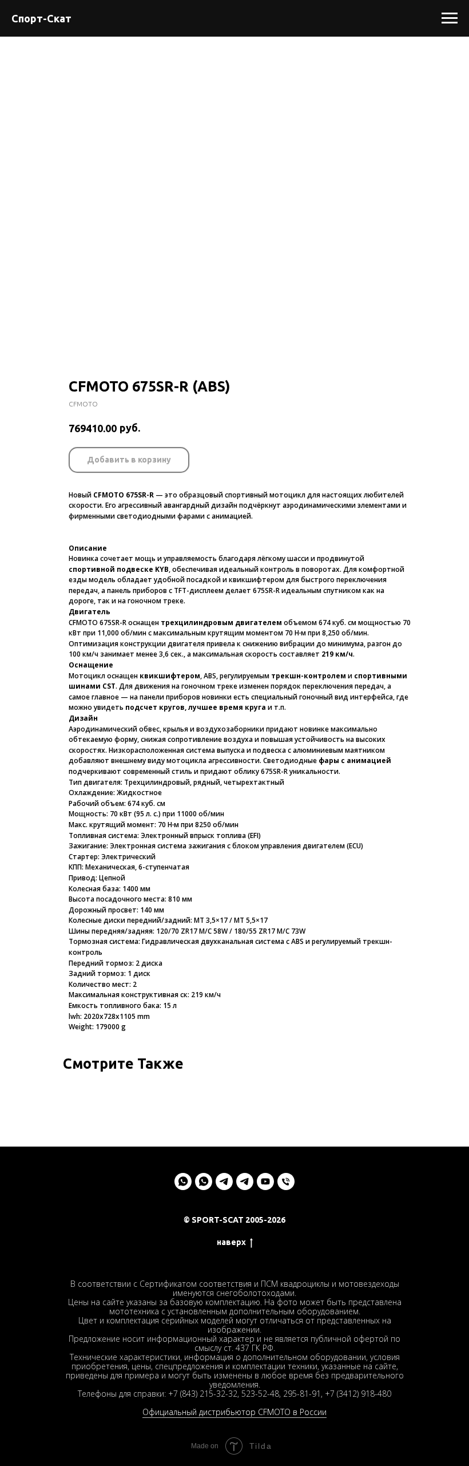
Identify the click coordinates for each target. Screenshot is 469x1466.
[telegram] (224, 1181)
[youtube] (265, 1181)
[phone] (286, 1181)
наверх (231, 1242)
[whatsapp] (183, 1181)
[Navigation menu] (450, 18)
